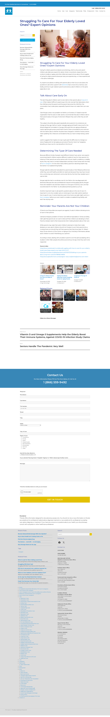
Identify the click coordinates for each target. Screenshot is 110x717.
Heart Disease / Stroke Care (27, 625)
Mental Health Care (25, 639)
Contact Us (102, 11)
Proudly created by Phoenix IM (19, 709)
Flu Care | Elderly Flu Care (26, 622)
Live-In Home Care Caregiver (26, 590)
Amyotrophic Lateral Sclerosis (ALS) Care (30, 601)
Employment (90, 11)
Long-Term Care (24, 636)
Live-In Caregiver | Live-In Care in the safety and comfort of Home (35, 592)
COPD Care (23, 609)
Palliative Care (23, 645)
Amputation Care (24, 600)
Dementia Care (24, 612)
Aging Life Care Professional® (27, 688)
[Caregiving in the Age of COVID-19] (82, 269)
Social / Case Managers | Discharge (28, 693)
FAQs (84, 11)
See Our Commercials (25, 677)
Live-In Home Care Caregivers (26, 595)
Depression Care (24, 614)
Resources (23, 685)
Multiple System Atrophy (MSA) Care (29, 644)
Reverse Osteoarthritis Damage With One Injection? (26, 49)
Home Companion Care (26, 626)
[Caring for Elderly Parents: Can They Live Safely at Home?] (48, 269)
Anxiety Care (23, 603)
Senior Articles (23, 672)
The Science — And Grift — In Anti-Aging (27, 63)
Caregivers (72, 11)
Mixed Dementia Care (25, 641)
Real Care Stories (24, 674)
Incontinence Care (24, 634)
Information (28, 75)
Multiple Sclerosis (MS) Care (27, 642)
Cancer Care (23, 606)
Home (59, 11)
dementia (65, 84)
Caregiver (28, 73)
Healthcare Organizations (26, 691)
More (96, 11)
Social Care (23, 655)
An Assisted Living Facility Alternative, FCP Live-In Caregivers (33, 588)
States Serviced (24, 682)
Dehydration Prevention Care (27, 611)
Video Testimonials (24, 664)
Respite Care (23, 653)
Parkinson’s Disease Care (26, 647)
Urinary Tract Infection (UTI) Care (28, 656)
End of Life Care (24, 618)
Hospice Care (23, 628)
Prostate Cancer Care (25, 650)
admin (21, 71)
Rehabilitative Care (25, 652)
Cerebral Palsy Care (25, 607)
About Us (22, 670)
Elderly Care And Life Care (26, 617)
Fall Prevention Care (25, 620)
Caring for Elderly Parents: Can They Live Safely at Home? (47, 277)
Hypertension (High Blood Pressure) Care (30, 633)
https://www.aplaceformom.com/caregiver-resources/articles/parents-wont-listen (64, 256)
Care (63, 11)
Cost (66, 11)
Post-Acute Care (24, 648)
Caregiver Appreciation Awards (28, 675)
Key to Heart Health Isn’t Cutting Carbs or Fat (26, 54)
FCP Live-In (8, 709)
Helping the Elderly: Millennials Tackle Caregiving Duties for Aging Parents (64, 277)
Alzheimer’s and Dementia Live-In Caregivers (30, 593)
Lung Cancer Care (24, 637)
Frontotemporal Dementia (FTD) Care (29, 623)
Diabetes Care (24, 615)
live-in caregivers (46, 163)
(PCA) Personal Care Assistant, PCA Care (30, 696)
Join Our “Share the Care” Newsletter (29, 678)
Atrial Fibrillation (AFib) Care (27, 604)
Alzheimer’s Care (24, 598)
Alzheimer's (23, 73)
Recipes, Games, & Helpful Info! (27, 689)
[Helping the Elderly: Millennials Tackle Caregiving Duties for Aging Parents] (65, 269)
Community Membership (26, 686)
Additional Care (24, 658)
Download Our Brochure (26, 680)
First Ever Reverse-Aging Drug (26, 58)
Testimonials (79, 11)
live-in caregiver (44, 197)
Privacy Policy (23, 694)
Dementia (22, 75)
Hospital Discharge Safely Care (27, 631)
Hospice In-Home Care (26, 629)
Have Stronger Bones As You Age (26, 67)
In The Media (23, 683)
